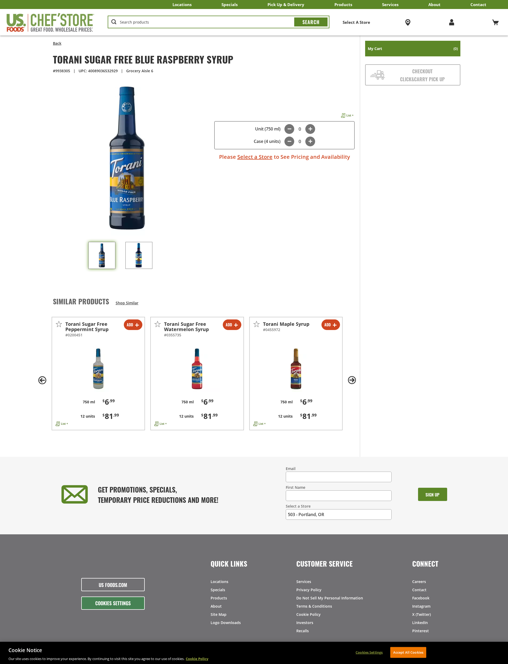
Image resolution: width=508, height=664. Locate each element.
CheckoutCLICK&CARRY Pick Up (422, 75)
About (434, 4)
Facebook (420, 597)
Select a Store (255, 156)
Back (57, 43)
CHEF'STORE (50, 22)
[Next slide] (352, 380)
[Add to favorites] (59, 324)
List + (349, 115)
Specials (229, 4)
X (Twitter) (421, 614)
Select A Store (356, 22)
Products (343, 4)
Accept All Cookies (408, 652)
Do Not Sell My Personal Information (329, 597)
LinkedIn (420, 622)
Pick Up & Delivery (285, 4)
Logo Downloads (226, 622)
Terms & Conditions (314, 606)
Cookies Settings (113, 603)
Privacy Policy (308, 589)
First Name (295, 487)
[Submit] (311, 21)
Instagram (421, 606)
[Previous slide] (42, 380)
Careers (419, 581)
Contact (478, 4)
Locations (182, 4)
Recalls (302, 630)
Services (390, 4)
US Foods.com (113, 585)
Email (291, 468)
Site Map (218, 614)
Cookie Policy (308, 614)
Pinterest (420, 630)
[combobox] (218, 22)
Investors (304, 622)
